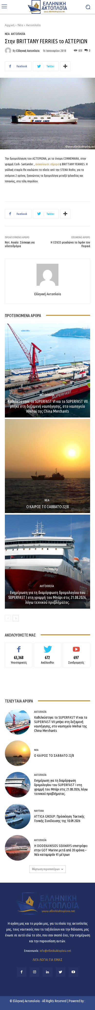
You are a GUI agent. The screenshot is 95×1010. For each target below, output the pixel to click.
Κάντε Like (19, 646)
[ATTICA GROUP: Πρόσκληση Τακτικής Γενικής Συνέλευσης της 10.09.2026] (17, 816)
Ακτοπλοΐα (33, 25)
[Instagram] (34, 972)
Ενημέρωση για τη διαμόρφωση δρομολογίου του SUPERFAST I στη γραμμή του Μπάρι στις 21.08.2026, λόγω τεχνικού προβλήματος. (47, 597)
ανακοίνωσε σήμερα (47, 164)
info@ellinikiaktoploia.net (55, 950)
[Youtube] (73, 972)
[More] (65, 66)
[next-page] (16, 618)
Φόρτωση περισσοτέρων (46, 869)
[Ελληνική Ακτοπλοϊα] (9, 50)
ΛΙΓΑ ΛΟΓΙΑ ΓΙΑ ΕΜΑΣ (47, 959)
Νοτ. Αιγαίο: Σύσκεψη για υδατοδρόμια (20, 244)
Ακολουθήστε (48, 646)
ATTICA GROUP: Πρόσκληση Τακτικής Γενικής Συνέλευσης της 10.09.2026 (59, 818)
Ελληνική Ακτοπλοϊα (27, 50)
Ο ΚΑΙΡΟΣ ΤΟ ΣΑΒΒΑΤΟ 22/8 (47, 506)
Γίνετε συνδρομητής (76, 646)
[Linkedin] (47, 972)
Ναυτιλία (39, 811)
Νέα (20, 25)
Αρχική (9, 25)
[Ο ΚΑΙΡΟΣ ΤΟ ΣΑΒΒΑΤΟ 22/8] (47, 466)
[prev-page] (8, 618)
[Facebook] (21, 972)
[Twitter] (60, 972)
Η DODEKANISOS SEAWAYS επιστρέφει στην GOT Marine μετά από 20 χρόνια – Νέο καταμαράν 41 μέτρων (60, 850)
